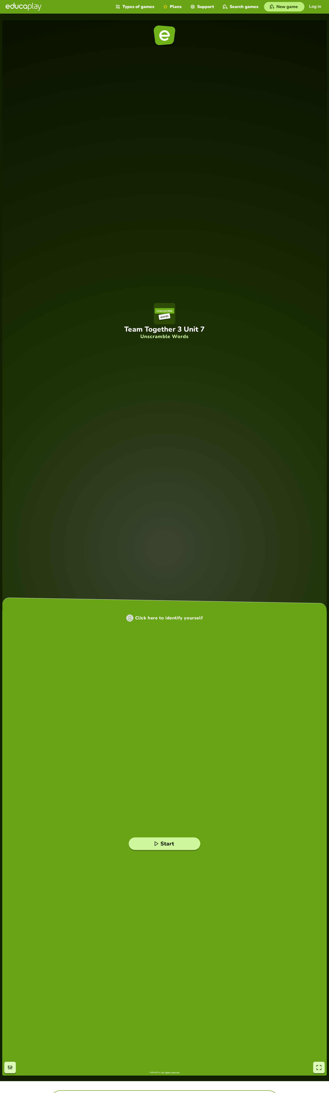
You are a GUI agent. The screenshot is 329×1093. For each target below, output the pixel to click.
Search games (244, 7)
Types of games (138, 7)
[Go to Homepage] (23, 7)
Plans (176, 7)
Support (205, 7)
